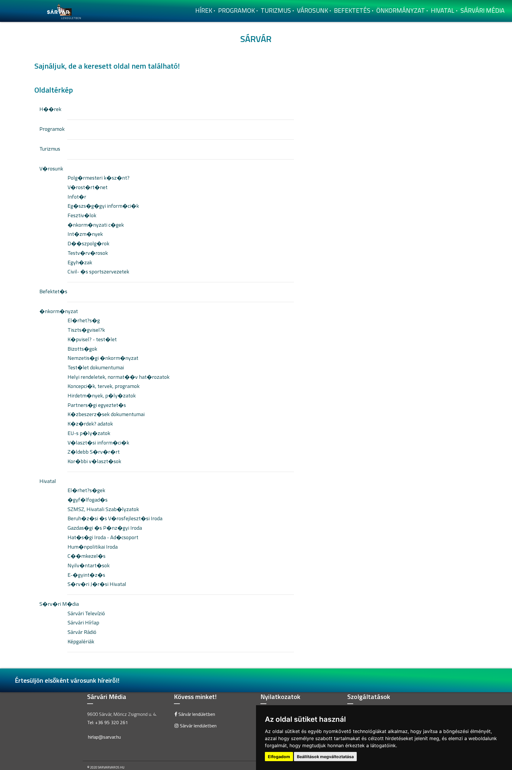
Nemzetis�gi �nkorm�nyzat (103, 358)
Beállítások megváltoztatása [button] (325, 756)
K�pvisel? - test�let (92, 339)
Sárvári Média (482, 10)
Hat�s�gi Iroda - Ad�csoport (103, 537)
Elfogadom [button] (279, 756)
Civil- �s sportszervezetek (98, 272)
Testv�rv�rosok (88, 253)
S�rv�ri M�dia (59, 604)
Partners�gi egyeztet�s (97, 405)
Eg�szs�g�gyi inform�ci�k (103, 206)
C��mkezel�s (86, 556)
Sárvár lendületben (196, 714)
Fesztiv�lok (82, 215)
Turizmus (276, 10)
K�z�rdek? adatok (90, 424)
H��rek (50, 109)
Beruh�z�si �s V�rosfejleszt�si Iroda (115, 518)
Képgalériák (81, 641)
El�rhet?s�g (84, 320)
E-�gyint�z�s (86, 575)
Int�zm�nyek (85, 234)
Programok (236, 10)
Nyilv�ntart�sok (89, 565)
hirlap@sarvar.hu (104, 736)
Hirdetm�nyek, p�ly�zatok (102, 396)
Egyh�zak (80, 262)
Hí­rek (203, 10)
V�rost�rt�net (88, 187)
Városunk (312, 10)
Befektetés (352, 10)
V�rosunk (51, 169)
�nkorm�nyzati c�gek (96, 225)
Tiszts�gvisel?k (86, 330)
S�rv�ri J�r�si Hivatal (97, 584)
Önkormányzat (400, 10)
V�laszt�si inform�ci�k (98, 443)
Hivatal (443, 10)
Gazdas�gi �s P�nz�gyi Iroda (105, 528)
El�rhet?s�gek (86, 490)
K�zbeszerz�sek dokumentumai (106, 414)
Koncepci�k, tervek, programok (104, 386)
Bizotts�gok (82, 349)
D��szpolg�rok (88, 243)
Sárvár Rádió (82, 632)
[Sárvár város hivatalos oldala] (65, 10)
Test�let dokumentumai (96, 367)
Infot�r (77, 197)
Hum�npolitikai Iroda (93, 547)
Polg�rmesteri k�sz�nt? (98, 178)
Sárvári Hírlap (83, 622)
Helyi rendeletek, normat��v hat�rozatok (118, 377)
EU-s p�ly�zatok (89, 433)
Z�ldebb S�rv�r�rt (94, 452)
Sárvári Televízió (86, 613)
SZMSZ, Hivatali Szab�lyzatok (103, 509)
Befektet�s (53, 291)
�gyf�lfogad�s (88, 500)
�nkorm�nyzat (58, 311)
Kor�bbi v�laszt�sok (94, 461)
